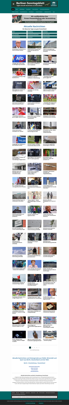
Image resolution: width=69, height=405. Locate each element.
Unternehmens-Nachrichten (44, 9)
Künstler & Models (39, 11)
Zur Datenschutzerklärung (30, 403)
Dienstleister (31, 11)
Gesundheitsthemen (23, 11)
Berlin (17, 9)
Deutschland (28, 9)
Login (54, 11)
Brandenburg (22, 9)
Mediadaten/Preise (48, 11)
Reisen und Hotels (15, 11)
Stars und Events (35, 9)
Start (13, 9)
